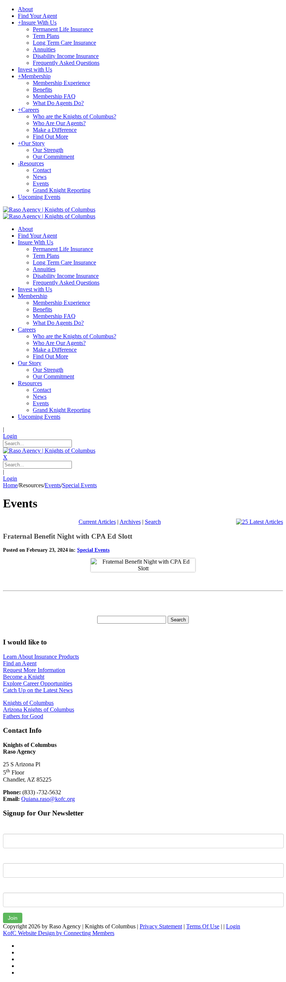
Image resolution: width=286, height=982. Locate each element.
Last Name (16, 857)
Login (10, 436)
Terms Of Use (202, 926)
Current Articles (97, 522)
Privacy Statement (161, 926)
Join (13, 918)
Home (10, 485)
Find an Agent (19, 663)
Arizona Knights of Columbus (38, 709)
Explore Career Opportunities (37, 683)
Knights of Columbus (28, 703)
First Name (16, 828)
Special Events (93, 550)
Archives (130, 522)
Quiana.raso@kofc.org (48, 799)
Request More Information (34, 670)
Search (153, 522)
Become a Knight (23, 677)
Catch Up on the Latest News (38, 690)
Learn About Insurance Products (41, 656)
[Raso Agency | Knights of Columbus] (49, 209)
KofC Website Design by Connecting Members (58, 933)
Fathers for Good (23, 716)
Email (10, 887)
